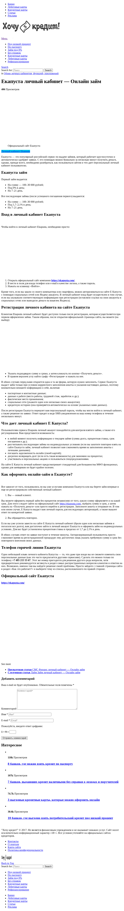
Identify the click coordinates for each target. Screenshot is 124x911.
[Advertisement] (62, 116)
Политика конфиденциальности (25, 850)
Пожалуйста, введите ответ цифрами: (22, 726)
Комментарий (8, 708)
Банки (11, 4)
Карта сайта (14, 847)
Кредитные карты (17, 9)
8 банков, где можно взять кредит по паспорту (40, 763)
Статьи (12, 12)
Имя (4, 714)
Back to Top (7, 863)
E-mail (5, 720)
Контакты (13, 841)
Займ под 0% (15, 50)
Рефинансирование (18, 61)
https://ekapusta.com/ (63, 280)
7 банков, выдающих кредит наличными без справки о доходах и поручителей (63, 781)
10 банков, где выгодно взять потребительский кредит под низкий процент (60, 818)
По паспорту (15, 47)
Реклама (12, 15)
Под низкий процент (19, 44)
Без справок (14, 52)
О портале (13, 844)
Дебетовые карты (17, 7)
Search (4, 67)
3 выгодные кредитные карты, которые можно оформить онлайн (54, 800)
